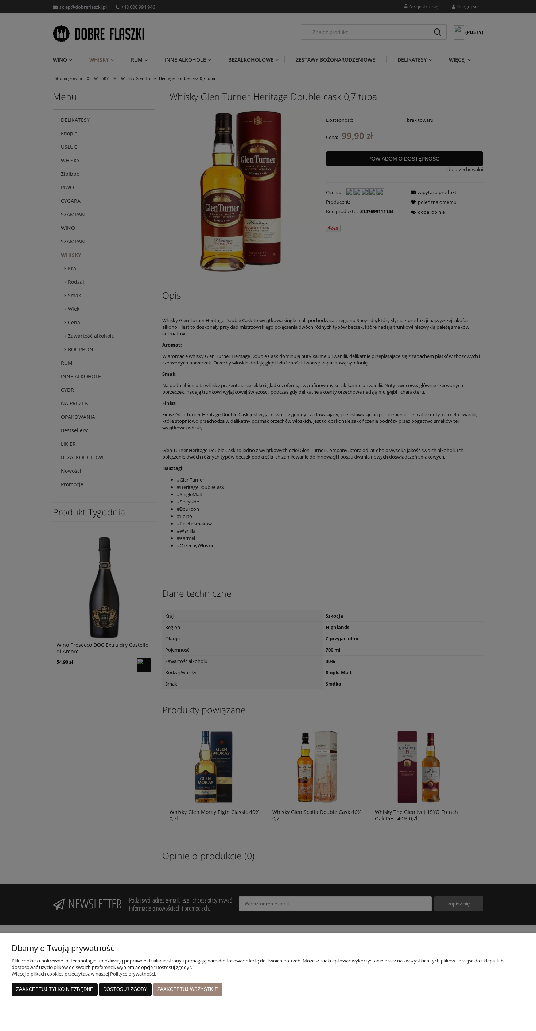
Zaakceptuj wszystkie (187, 989)
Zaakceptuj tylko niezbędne (54, 989)
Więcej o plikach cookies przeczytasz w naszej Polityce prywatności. (84, 973)
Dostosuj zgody (125, 989)
